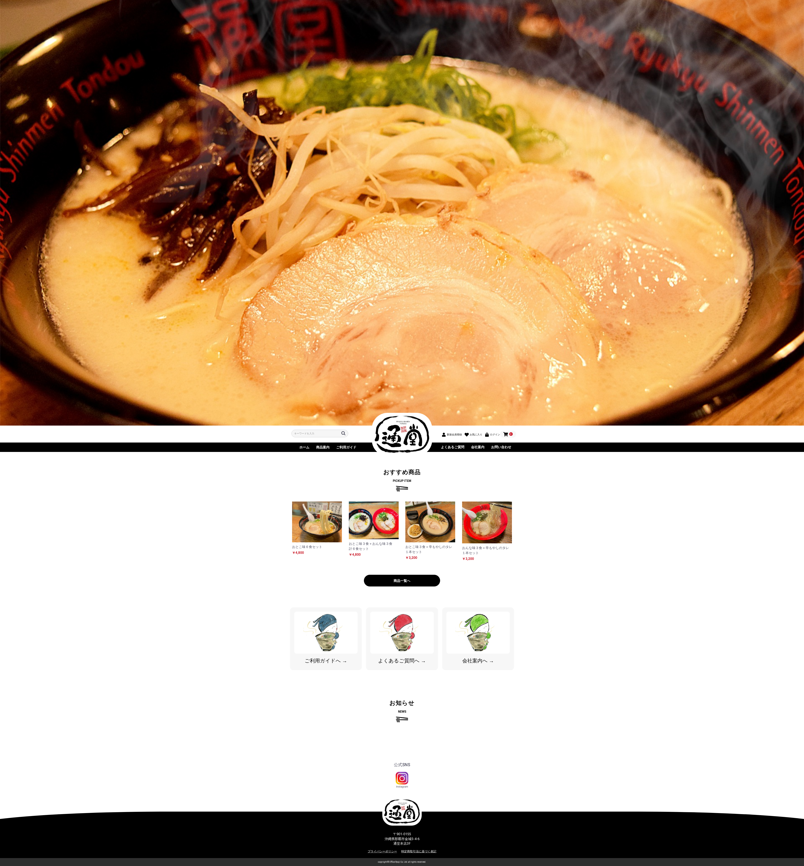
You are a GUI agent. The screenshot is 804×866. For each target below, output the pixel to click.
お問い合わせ (501, 447)
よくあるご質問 (452, 447)
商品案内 (323, 447)
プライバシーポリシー (382, 851)
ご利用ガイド (346, 447)
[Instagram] (402, 778)
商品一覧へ (402, 581)
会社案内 (477, 447)
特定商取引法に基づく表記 (418, 851)
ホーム (304, 447)
